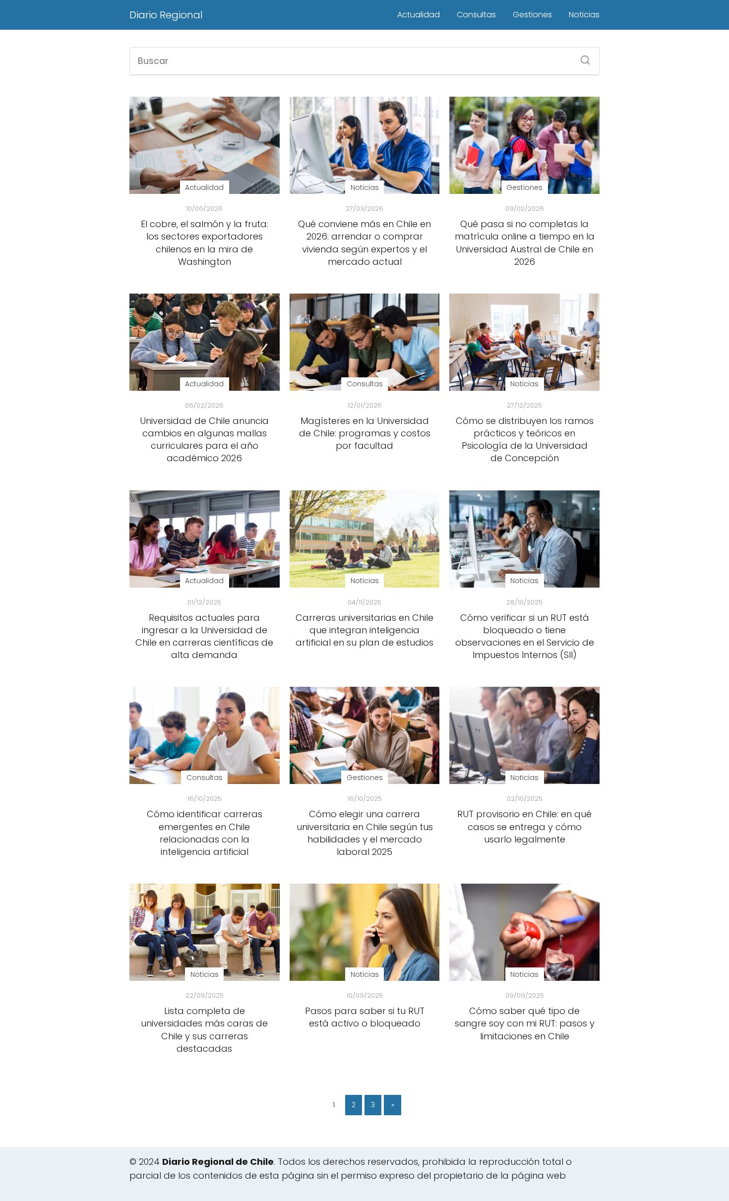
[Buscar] (582, 57)
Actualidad (418, 14)
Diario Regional (166, 15)
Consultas (476, 14)
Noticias (584, 14)
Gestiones (532, 14)
